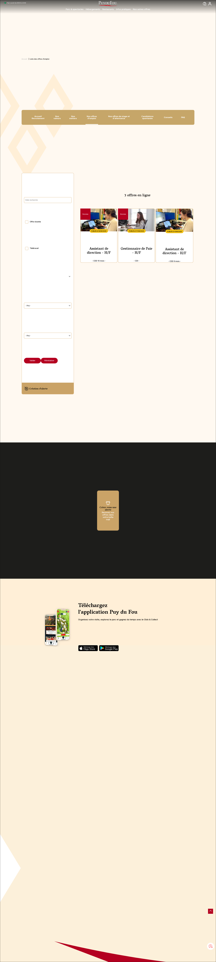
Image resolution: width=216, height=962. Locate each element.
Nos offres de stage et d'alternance (119, 117)
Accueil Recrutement (38, 117)
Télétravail (34, 248)
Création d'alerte (38, 389)
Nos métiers (73, 117)
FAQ (183, 117)
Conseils (168, 117)
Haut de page (210, 911)
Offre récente (35, 222)
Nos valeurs (57, 117)
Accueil (24, 59)
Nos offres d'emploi (92, 117)
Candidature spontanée (147, 117)
